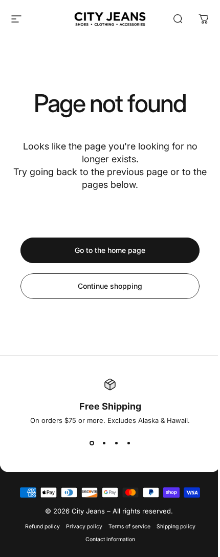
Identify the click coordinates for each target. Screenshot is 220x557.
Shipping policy (176, 526)
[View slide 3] (116, 443)
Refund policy (42, 526)
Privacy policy (84, 526)
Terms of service (129, 526)
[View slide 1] (91, 443)
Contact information (110, 539)
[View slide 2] (104, 443)
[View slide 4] (128, 443)
